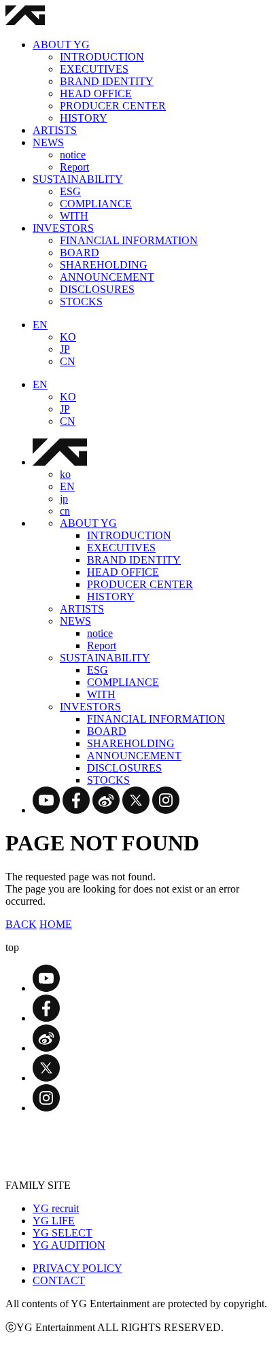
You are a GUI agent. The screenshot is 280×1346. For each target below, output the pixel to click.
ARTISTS (55, 130)
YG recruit (56, 1208)
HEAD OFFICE (96, 93)
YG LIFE (54, 1220)
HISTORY (83, 118)
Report (74, 167)
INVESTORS (63, 228)
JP (65, 349)
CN (67, 361)
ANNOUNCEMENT (107, 277)
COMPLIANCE (96, 203)
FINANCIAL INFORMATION (129, 240)
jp (64, 498)
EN (40, 324)
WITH (74, 216)
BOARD (79, 252)
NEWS (48, 142)
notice (73, 154)
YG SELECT (62, 1233)
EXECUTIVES (94, 69)
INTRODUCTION (102, 57)
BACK (21, 924)
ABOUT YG (61, 44)
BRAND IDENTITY (107, 81)
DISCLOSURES (97, 289)
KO (68, 337)
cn (65, 511)
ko (65, 474)
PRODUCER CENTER (113, 105)
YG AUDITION (69, 1245)
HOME (55, 924)
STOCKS (81, 301)
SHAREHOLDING (103, 265)
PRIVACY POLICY (77, 1268)
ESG (70, 191)
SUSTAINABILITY (78, 179)
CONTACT (59, 1280)
